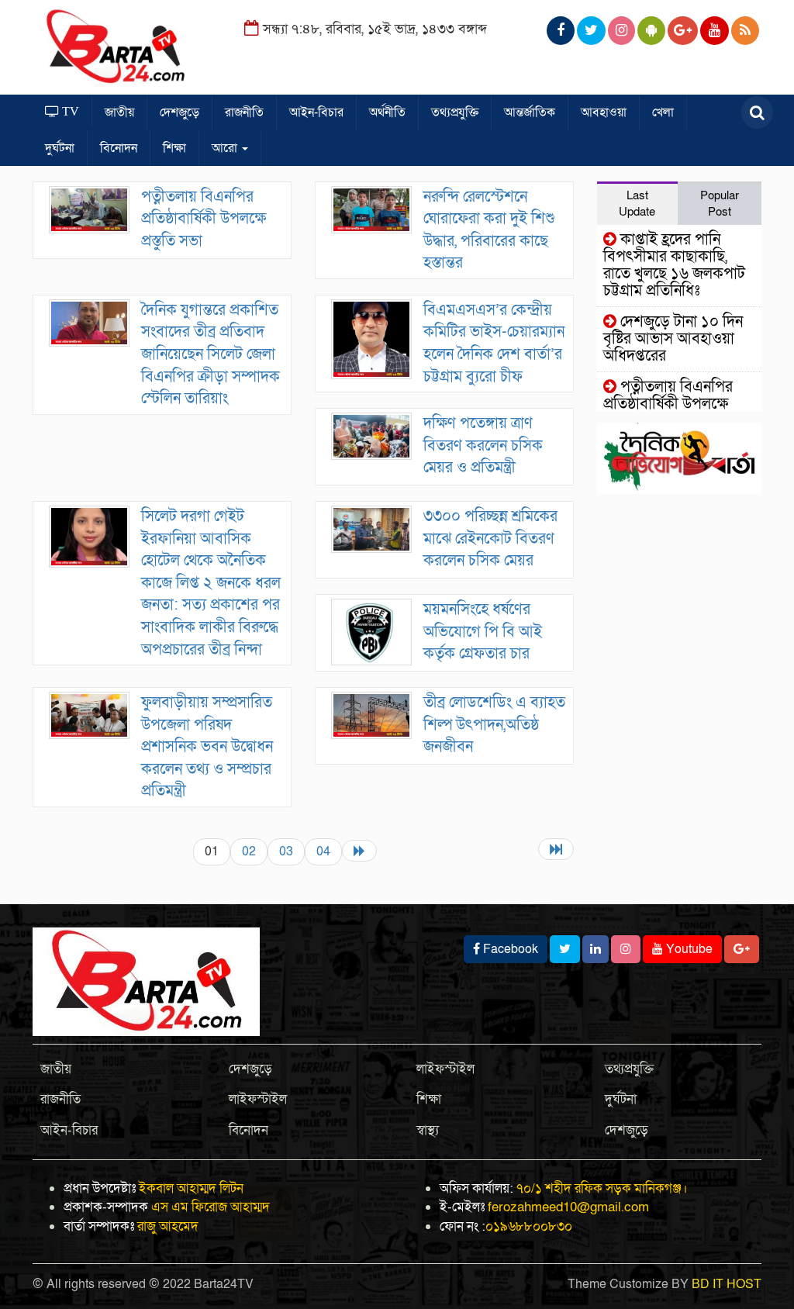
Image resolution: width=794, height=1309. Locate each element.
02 (249, 851)
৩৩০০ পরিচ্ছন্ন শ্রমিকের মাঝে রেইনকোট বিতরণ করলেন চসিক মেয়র (490, 538)
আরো (226, 148)
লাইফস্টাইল (258, 1099)
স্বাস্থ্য (427, 1130)
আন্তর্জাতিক (529, 112)
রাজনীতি (244, 112)
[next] (359, 851)
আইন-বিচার (316, 112)
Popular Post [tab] (719, 203)
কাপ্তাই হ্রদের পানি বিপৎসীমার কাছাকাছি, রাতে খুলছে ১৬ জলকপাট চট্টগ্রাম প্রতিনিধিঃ (674, 265)
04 (323, 851)
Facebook (509, 949)
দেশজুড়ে (179, 112)
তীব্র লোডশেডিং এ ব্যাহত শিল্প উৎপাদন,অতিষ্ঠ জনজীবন (494, 724)
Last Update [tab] (637, 203)
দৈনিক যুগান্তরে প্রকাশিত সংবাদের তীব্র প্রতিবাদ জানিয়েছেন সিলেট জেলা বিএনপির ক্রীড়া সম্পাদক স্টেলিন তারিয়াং (210, 354)
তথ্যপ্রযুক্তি (454, 112)
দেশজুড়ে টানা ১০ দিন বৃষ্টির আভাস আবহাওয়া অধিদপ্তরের (673, 339)
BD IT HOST (726, 1284)
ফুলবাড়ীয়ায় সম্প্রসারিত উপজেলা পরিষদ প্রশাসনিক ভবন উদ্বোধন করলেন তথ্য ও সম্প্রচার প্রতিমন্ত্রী (207, 746)
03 (286, 851)
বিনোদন (118, 148)
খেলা (663, 112)
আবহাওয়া (604, 112)
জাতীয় (119, 112)
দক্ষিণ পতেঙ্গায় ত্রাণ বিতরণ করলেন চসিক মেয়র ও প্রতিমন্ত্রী (483, 445)
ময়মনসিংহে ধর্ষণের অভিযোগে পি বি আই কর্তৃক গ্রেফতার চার (482, 631)
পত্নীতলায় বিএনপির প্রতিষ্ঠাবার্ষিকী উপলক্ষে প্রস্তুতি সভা (203, 219)
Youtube (688, 949)
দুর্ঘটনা (59, 148)
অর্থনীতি (387, 112)
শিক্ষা (174, 148)
